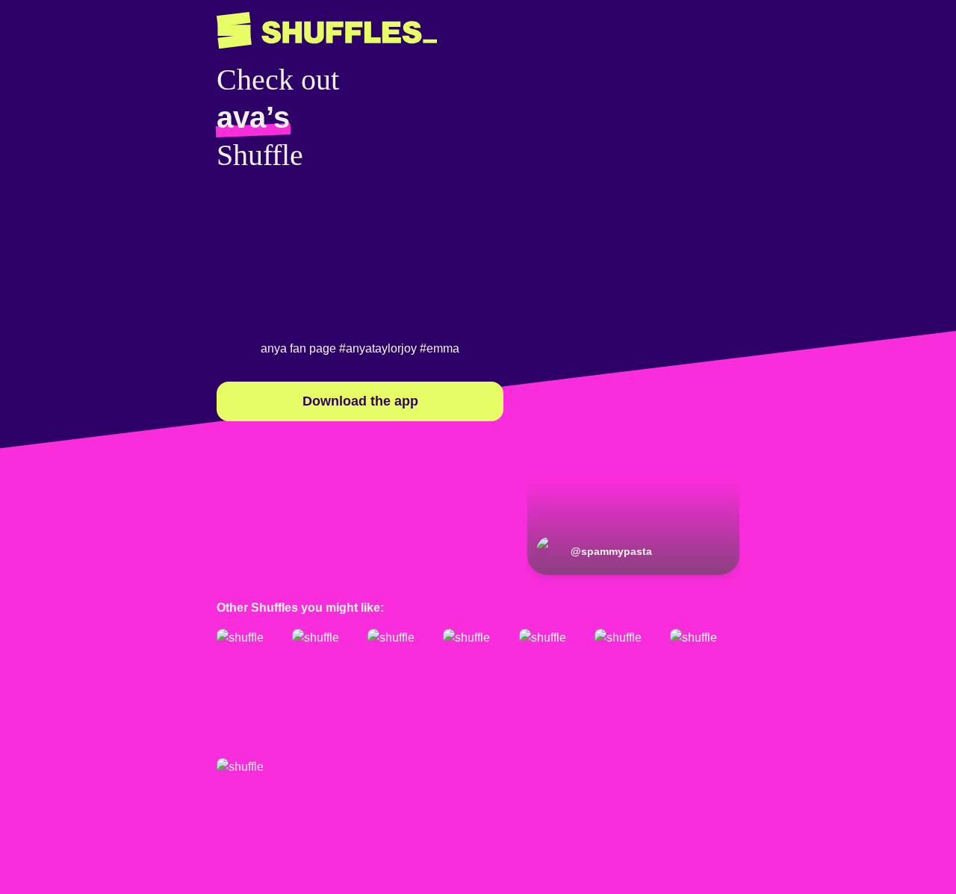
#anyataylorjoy (378, 348)
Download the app (360, 401)
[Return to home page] (327, 30)
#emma (439, 348)
